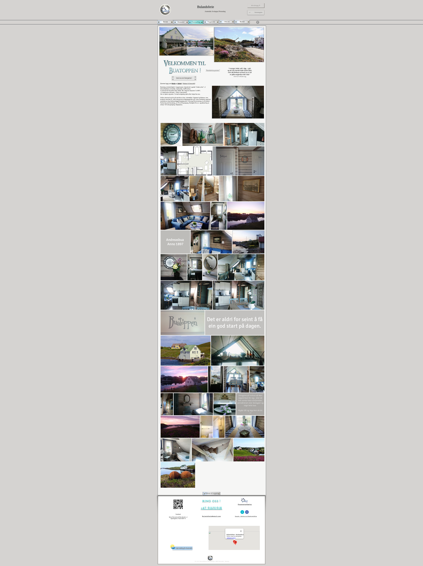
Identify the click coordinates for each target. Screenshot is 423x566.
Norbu (174, 83)
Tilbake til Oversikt (189, 83)
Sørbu (179, 83)
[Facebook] (257, 22)
